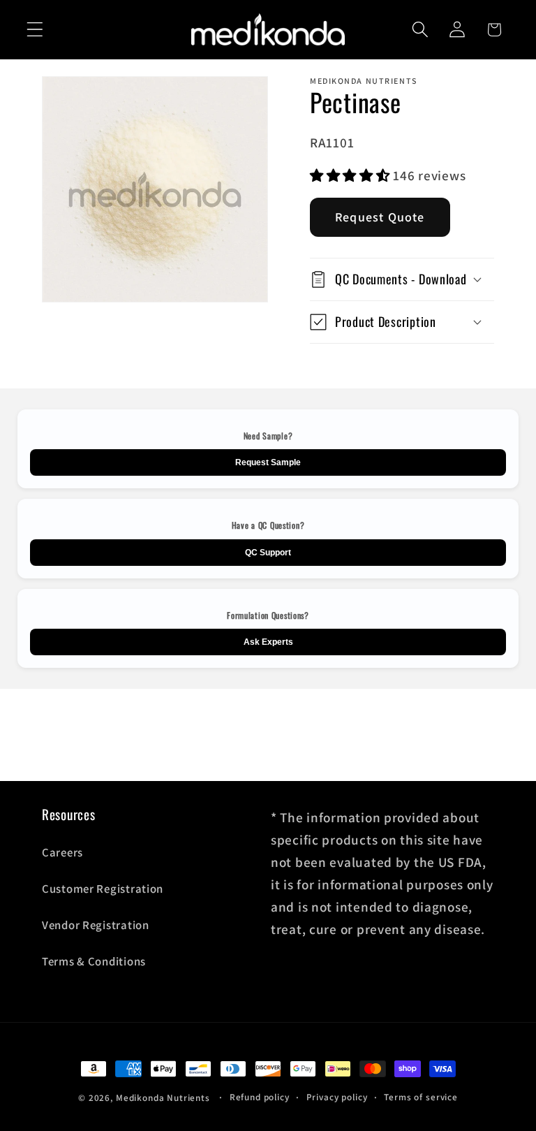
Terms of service (420, 1097)
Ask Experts (268, 642)
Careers (62, 852)
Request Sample (268, 462)
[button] (35, 29)
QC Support (268, 552)
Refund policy (260, 1097)
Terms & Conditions (94, 961)
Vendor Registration (95, 925)
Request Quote (380, 217)
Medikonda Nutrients (163, 1098)
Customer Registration (102, 888)
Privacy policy (337, 1097)
